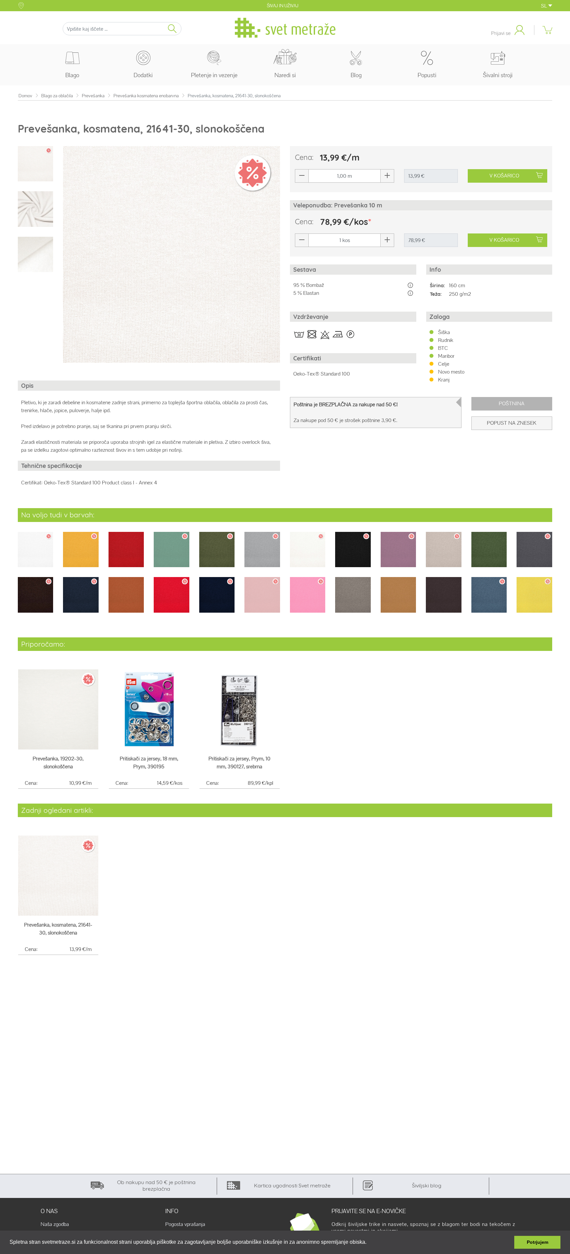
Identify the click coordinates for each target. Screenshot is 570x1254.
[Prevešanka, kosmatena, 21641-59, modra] (489, 599)
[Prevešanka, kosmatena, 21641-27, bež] (443, 553)
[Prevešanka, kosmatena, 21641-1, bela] (35, 553)
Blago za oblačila (57, 96)
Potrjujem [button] (537, 1242)
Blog (356, 75)
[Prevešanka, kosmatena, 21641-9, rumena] (534, 599)
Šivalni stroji (498, 75)
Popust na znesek (511, 422)
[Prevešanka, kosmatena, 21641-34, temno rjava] (35, 599)
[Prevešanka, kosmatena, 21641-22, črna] (352, 553)
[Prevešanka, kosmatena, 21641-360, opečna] (126, 599)
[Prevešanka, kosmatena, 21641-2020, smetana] (307, 553)
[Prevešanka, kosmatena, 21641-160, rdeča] (126, 553)
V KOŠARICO (504, 175)
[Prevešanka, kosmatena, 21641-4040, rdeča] (171, 599)
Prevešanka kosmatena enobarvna (146, 96)
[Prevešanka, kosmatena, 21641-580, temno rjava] (443, 599)
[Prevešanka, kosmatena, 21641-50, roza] (307, 599)
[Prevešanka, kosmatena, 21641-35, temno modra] (80, 599)
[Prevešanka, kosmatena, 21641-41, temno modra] (217, 599)
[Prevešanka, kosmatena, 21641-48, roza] (262, 599)
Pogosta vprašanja (185, 1224)
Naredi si (285, 75)
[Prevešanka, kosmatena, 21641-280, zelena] (489, 553)
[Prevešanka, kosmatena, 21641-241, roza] (398, 553)
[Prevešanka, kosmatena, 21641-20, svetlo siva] (262, 553)
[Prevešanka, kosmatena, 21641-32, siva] (534, 553)
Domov (25, 96)
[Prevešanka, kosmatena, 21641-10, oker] (80, 553)
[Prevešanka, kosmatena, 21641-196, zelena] (217, 553)
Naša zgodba (55, 1224)
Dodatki (143, 75)
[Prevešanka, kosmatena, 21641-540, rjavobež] (352, 599)
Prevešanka (93, 96)
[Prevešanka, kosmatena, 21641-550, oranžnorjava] (398, 599)
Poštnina (511, 403)
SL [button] (544, 5)
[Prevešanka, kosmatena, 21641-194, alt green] (171, 553)
